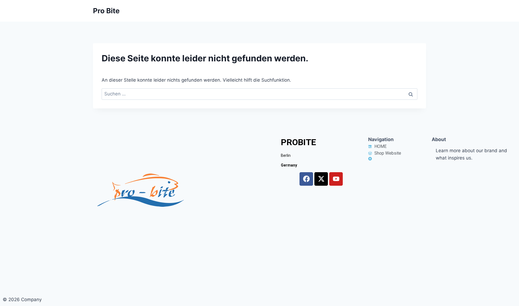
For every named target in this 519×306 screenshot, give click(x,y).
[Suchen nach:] (259, 94)
